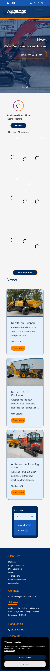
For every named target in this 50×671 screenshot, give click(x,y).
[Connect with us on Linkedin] (31, 3)
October (22, 530)
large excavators (16, 565)
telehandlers (14, 575)
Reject (25, 664)
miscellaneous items (17, 579)
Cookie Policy (9, 650)
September (23, 525)
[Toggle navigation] (39, 12)
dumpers (12, 561)
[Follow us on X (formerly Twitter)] (42, 3)
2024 (19, 516)
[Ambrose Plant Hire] (16, 12)
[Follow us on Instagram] (38, 3)
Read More (18, 348)
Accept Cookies (25, 657)
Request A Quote (31, 55)
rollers (11, 572)
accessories (13, 582)
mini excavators (15, 568)
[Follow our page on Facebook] (34, 3)
